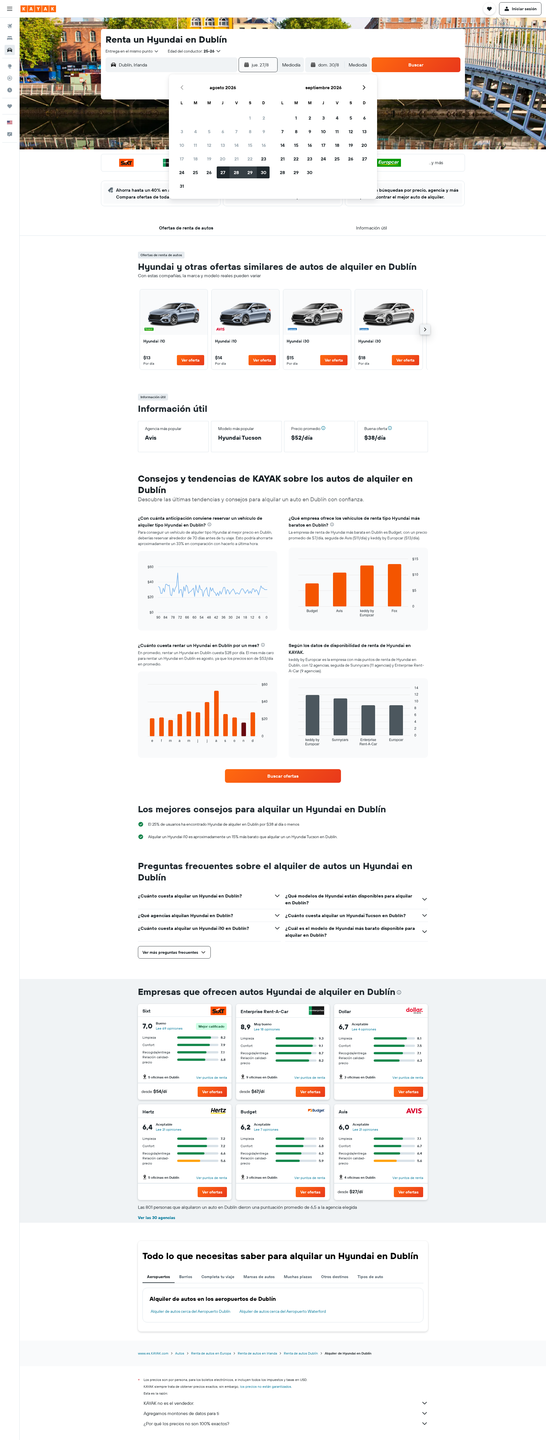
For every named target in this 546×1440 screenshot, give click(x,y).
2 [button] (263, 118)
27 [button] (222, 172)
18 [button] (195, 159)
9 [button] (263, 131)
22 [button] (250, 159)
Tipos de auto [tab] (370, 1276)
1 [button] (250, 118)
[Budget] (316, 1111)
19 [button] (209, 159)
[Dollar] (414, 1011)
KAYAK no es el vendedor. (169, 1403)
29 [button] (250, 172)
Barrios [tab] (185, 1276)
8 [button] (250, 131)
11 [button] (195, 145)
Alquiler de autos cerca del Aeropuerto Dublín (190, 1311)
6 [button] (223, 131)
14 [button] (236, 145)
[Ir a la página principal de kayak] (38, 8)
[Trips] (9, 106)
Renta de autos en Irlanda (257, 1353)
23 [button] (263, 159)
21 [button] (236, 159)
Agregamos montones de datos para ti (181, 1413)
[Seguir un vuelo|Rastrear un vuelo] (9, 78)
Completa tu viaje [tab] (217, 1276)
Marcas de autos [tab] (259, 1276)
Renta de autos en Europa (211, 1353)
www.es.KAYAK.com (153, 1353)
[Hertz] (218, 1111)
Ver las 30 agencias (156, 1217)
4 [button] (195, 131)
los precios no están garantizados (265, 1386)
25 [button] (195, 172)
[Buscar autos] (9, 50)
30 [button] (263, 172)
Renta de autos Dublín (301, 1353)
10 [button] (181, 145)
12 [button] (209, 145)
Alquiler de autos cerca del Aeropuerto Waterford (282, 1311)
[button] (9, 9)
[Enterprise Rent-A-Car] (316, 1011)
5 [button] (209, 131)
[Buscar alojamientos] (9, 38)
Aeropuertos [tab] (158, 1276)
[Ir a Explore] (9, 66)
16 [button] (264, 145)
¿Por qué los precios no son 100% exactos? (186, 1423)
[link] (174, 329)
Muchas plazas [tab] (298, 1276)
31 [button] (182, 186)
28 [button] (236, 172)
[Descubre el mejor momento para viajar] (9, 90)
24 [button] (181, 172)
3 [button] (182, 131)
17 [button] (182, 159)
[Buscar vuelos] (9, 26)
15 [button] (250, 145)
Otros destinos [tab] (334, 1276)
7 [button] (236, 131)
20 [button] (223, 159)
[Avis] (414, 1111)
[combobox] (132, 51)
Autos (179, 1353)
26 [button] (209, 172)
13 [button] (223, 145)
